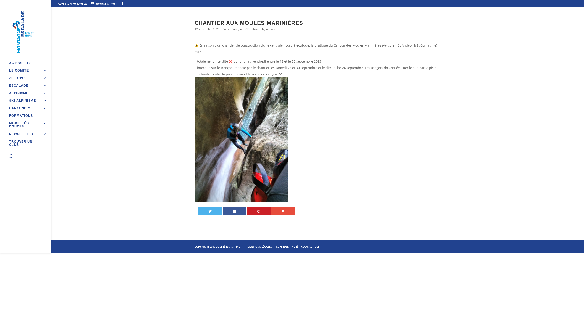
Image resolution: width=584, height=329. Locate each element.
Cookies (306, 246)
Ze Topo (17, 78)
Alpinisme (19, 93)
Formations (21, 115)
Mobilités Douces (19, 125)
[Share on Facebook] (234, 211)
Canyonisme (21, 108)
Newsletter (21, 134)
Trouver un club (20, 143)
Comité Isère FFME (228, 246)
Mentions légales (259, 246)
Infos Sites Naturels (252, 29)
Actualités (20, 63)
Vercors (270, 29)
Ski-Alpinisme (22, 100)
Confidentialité (287, 246)
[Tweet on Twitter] (210, 211)
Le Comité (19, 70)
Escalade (18, 85)
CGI (317, 246)
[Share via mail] (283, 211)
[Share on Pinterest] (259, 211)
